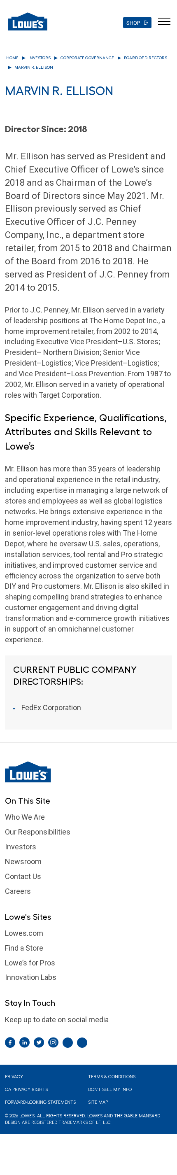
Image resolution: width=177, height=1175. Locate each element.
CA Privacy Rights (26, 1089)
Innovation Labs (30, 977)
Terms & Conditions (111, 1076)
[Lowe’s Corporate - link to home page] (27, 21)
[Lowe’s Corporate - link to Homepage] (88, 772)
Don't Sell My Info (110, 1089)
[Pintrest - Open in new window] (68, 1042)
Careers (18, 891)
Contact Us (23, 876)
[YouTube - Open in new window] (82, 1042)
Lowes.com (24, 933)
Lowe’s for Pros (30, 962)
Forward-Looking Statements (40, 1102)
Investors (39, 58)
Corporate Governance (87, 58)
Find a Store (24, 948)
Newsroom (23, 861)
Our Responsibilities (37, 832)
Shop (133, 23)
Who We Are (25, 817)
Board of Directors (145, 58)
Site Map (98, 1102)
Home (12, 58)
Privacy (14, 1076)
